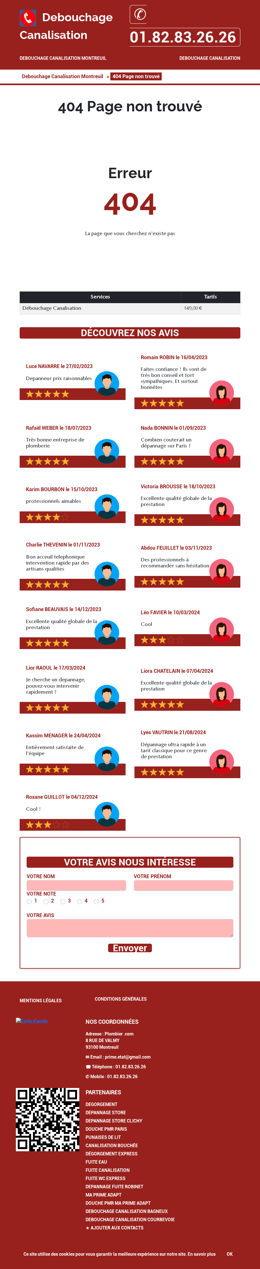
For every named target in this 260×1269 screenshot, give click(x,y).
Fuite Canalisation (108, 1170)
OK (230, 1254)
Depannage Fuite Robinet (114, 1186)
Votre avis (40, 915)
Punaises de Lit (103, 1137)
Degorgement (101, 1104)
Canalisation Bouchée (112, 1145)
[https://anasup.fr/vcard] (47, 1119)
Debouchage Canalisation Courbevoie (130, 1219)
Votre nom (41, 876)
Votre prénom (152, 876)
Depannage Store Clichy (114, 1120)
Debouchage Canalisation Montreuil (63, 58)
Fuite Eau (96, 1162)
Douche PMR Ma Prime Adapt (118, 1203)
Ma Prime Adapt (103, 1194)
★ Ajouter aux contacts (115, 1227)
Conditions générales (121, 999)
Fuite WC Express (106, 1178)
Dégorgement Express (112, 1153)
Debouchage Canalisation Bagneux (127, 1211)
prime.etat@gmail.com (128, 1057)
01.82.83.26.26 (130, 1066)
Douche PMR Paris (106, 1129)
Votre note (41, 894)
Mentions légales (41, 1000)
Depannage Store (106, 1112)
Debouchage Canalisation (209, 58)
